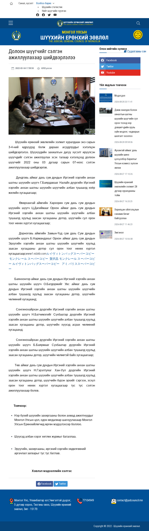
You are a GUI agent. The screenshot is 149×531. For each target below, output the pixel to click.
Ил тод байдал (15, 42)
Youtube (110, 72)
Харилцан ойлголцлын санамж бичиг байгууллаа (126, 214)
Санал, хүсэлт (26, 3)
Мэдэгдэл (119, 95)
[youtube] (55, 15)
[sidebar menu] (11, 23)
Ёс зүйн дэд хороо (134, 42)
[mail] (38, 15)
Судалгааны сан (136, 51)
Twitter (110, 66)
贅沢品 (54, 258)
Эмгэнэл (119, 232)
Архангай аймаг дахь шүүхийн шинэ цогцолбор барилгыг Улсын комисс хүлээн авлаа (126, 159)
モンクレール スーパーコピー (28, 258)
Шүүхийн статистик (52, 7)
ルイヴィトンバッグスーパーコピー (70, 253)
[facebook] (43, 15)
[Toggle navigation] (138, 23)
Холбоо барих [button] (43, 3)
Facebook (111, 60)
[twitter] (49, 15)
